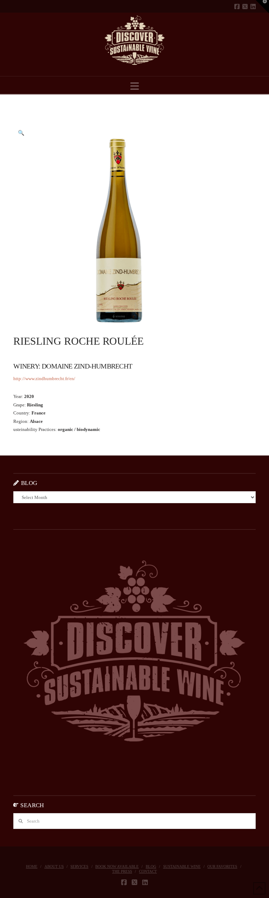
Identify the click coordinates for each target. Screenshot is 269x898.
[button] (134, 86)
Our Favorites (222, 866)
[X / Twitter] (245, 6)
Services (79, 866)
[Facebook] (237, 6)
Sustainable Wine (182, 866)
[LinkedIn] (253, 6)
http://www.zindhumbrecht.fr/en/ (44, 378)
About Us (54, 866)
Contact (148, 871)
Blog (151, 866)
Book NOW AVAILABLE (117, 866)
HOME (31, 866)
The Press (122, 871)
